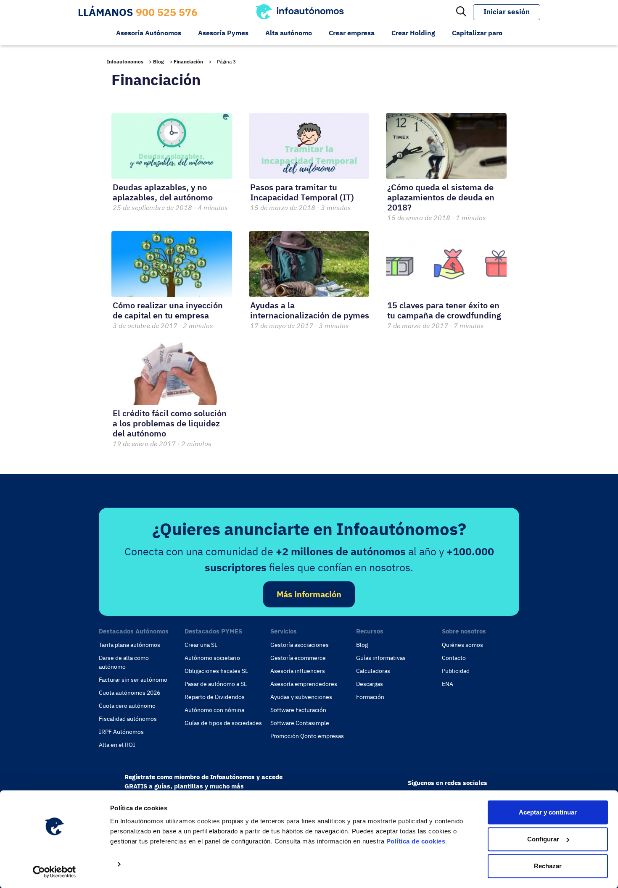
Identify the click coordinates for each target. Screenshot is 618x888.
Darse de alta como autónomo (124, 662)
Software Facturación (298, 710)
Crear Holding (413, 33)
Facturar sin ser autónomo (133, 679)
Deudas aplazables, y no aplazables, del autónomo (163, 192)
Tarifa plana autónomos (129, 645)
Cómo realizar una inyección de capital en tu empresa (168, 310)
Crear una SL (201, 645)
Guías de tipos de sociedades (223, 723)
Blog (158, 61)
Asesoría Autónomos (148, 33)
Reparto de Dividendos (215, 697)
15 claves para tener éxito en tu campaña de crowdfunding (444, 310)
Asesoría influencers (297, 671)
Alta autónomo (288, 33)
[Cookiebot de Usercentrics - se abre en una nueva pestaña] (54, 871)
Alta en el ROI (117, 745)
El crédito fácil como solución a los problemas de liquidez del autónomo (170, 423)
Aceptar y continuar (548, 812)
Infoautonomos (125, 61)
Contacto (454, 658)
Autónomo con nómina (214, 710)
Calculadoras (373, 671)
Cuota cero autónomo (127, 705)
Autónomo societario (212, 658)
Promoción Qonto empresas (307, 736)
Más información (309, 594)
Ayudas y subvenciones (301, 697)
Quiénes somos (462, 645)
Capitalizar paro (477, 33)
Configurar (543, 839)
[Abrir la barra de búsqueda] (461, 12)
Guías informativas (381, 658)
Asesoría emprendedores (303, 684)
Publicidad (456, 671)
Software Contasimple (299, 723)
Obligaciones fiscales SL (216, 671)
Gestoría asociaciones (299, 645)
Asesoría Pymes (223, 33)
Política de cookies (416, 841)
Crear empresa (352, 33)
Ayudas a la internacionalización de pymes (309, 310)
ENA (447, 684)
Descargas (369, 684)
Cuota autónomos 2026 (129, 692)
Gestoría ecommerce (298, 658)
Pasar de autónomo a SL (216, 684)
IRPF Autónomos (121, 732)
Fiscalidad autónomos (128, 718)
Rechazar (548, 866)
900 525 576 (167, 12)
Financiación (188, 61)
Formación (370, 697)
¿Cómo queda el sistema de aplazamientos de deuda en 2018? (440, 197)
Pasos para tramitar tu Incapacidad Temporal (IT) (302, 192)
